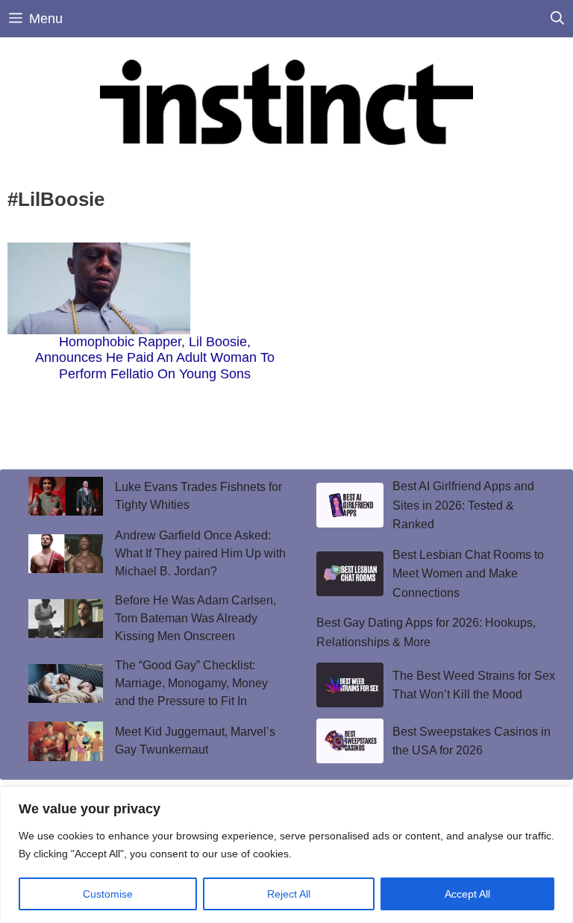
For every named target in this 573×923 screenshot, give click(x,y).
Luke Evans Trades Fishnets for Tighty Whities (198, 496)
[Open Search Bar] (557, 19)
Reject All (288, 894)
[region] (286, 854)
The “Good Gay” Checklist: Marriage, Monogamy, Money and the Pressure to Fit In (191, 683)
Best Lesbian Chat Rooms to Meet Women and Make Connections (468, 573)
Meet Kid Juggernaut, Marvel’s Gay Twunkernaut (195, 740)
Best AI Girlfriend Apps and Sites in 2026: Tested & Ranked (463, 505)
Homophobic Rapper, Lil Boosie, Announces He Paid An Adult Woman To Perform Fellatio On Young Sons (155, 357)
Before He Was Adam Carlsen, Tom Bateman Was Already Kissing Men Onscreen (195, 618)
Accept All (467, 894)
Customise (108, 894)
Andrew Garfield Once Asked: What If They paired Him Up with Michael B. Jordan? (200, 553)
